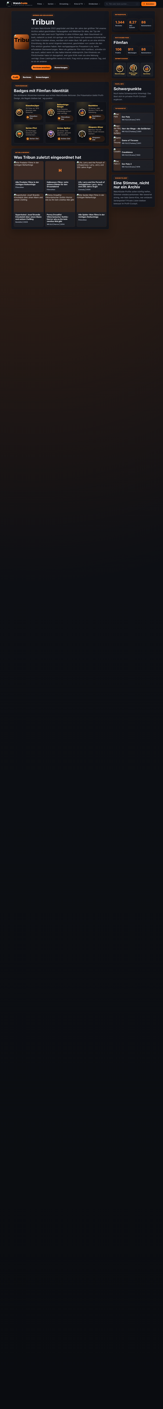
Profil (15, 77)
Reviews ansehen (41, 67)
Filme (39, 4)
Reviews (27, 77)
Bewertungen (61, 67)
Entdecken (93, 4)
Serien (50, 4)
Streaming (63, 4)
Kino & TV (78, 4)
